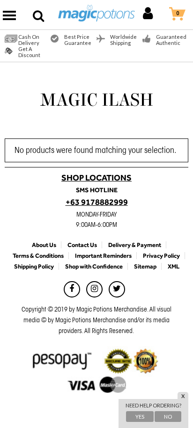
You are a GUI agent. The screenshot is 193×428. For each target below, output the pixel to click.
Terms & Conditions (38, 255)
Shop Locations (96, 178)
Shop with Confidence (94, 266)
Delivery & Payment (134, 244)
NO (168, 416)
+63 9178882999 (97, 202)
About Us (44, 244)
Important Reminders (103, 255)
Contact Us (82, 244)
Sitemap (145, 266)
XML (173, 266)
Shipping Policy (34, 266)
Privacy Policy (161, 255)
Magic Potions (96, 15)
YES (139, 416)
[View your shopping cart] (187, 15)
